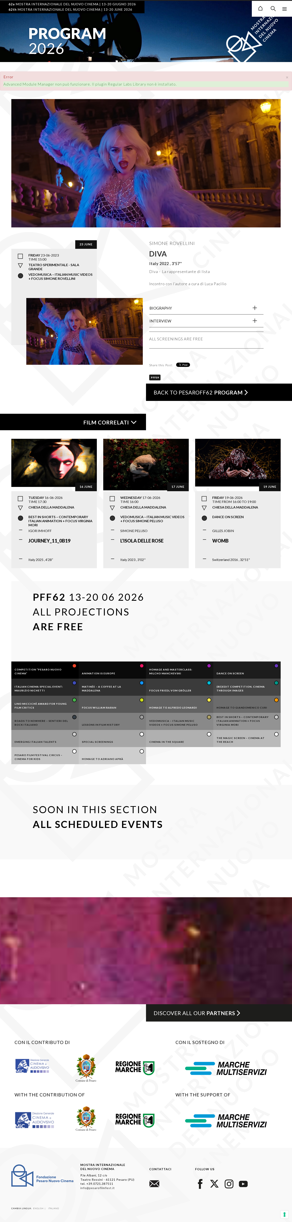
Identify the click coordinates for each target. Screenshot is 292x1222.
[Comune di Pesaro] (86, 1067)
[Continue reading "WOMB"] (238, 462)
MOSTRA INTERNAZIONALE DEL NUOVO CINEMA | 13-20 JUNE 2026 (70, 9)
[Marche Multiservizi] (225, 1067)
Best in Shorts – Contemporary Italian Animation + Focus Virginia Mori (60, 521)
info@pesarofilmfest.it (97, 1188)
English (38, 1208)
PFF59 (155, 377)
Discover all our (194, 1013)
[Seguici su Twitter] (214, 1183)
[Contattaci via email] (154, 1183)
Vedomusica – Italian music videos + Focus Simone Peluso (152, 519)
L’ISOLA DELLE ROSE (142, 541)
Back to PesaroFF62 (198, 392)
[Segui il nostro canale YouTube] (243, 1183)
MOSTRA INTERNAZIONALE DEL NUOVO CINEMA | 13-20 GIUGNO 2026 (72, 4)
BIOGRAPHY (160, 308)
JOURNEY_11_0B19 (49, 541)
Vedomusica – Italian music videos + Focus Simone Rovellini (60, 276)
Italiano (53, 1208)
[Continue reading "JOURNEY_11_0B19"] (54, 462)
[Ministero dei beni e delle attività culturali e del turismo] (36, 1065)
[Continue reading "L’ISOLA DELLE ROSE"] (146, 464)
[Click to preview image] (146, 173)
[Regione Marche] (135, 1067)
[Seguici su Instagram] (229, 1183)
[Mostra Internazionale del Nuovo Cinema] (260, 7)
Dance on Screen (228, 517)
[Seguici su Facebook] (200, 1183)
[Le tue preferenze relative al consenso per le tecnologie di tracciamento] (284, 1214)
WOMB (220, 541)
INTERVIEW (160, 321)
